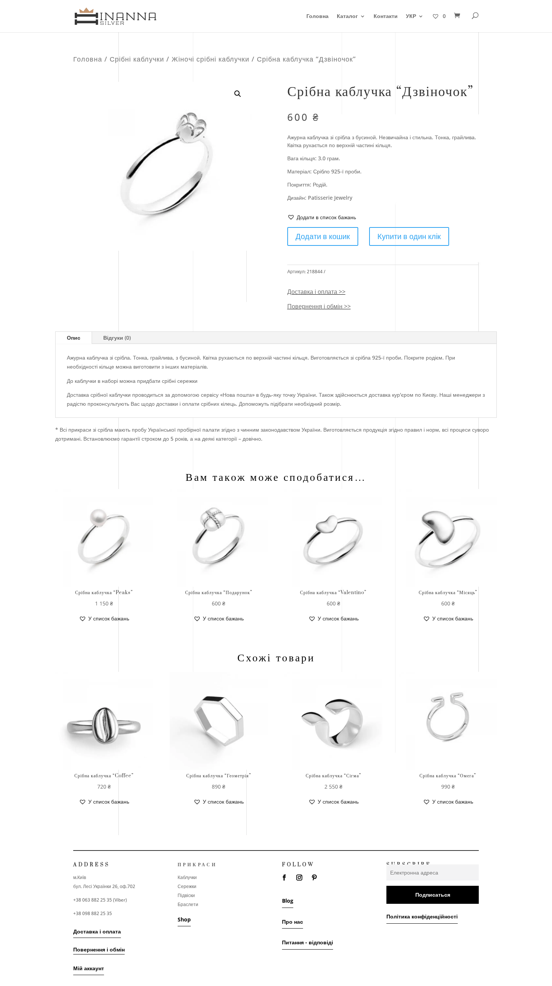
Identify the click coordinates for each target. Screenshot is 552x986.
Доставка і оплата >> (316, 292)
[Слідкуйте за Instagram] (299, 878)
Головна (317, 17)
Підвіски (186, 895)
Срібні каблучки (137, 58)
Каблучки (187, 877)
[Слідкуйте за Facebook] (284, 878)
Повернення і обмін (99, 949)
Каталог (347, 17)
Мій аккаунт (88, 968)
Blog (287, 900)
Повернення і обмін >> (319, 306)
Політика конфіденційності (422, 916)
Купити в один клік (409, 236)
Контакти (386, 17)
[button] (321, 217)
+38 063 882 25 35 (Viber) (100, 900)
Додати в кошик (323, 236)
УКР (411, 17)
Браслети (188, 904)
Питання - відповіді (307, 942)
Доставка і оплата (97, 931)
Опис (73, 337)
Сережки (187, 886)
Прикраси (197, 865)
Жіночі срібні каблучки (210, 58)
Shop (184, 919)
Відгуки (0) (117, 337)
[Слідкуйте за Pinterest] (314, 878)
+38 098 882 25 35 (92, 913)
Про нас (292, 921)
